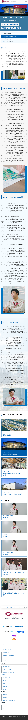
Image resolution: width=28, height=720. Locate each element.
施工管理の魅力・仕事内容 (8, 672)
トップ (2, 644)
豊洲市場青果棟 (7, 33)
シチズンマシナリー (8, 41)
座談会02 (5, 689)
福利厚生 (5, 697)
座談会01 (5, 686)
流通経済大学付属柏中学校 (10, 39)
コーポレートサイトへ (12, 622)
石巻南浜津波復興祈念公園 (10, 36)
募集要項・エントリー (20, 6)
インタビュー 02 (6, 680)
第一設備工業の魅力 (7, 666)
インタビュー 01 (6, 677)
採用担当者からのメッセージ (9, 706)
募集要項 (5, 708)
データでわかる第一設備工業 (9, 700)
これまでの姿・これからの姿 (9, 669)
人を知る (3, 674)
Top (4, 607)
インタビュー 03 (6, 683)
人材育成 (5, 694)
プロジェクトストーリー (11, 607)
